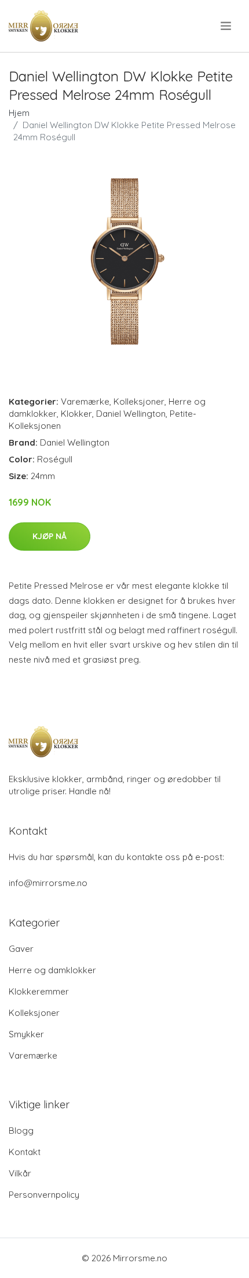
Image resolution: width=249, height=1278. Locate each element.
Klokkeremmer (39, 991)
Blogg (21, 1130)
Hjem (19, 112)
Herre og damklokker (52, 970)
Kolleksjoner (138, 401)
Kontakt (25, 1151)
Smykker (26, 1034)
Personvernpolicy (44, 1194)
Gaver (21, 948)
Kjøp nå (49, 536)
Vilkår (20, 1173)
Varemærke (85, 401)
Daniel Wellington (131, 413)
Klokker (76, 413)
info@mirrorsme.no (48, 882)
